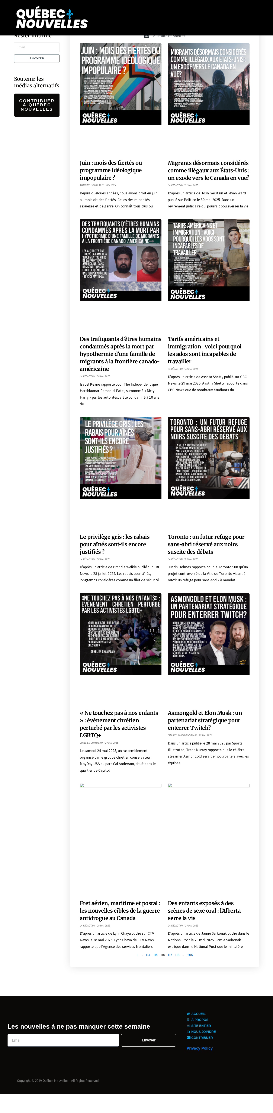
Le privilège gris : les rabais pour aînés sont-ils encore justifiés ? (115, 544)
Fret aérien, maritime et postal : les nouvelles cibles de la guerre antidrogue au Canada (120, 911)
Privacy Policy (200, 1048)
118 (177, 955)
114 (148, 955)
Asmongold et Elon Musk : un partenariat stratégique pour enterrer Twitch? (205, 720)
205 (190, 955)
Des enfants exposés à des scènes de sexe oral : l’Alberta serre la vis (204, 911)
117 (170, 955)
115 (155, 955)
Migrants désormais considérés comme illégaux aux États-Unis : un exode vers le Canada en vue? (209, 170)
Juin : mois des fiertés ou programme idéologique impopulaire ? (111, 170)
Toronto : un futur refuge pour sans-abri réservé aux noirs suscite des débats (206, 544)
